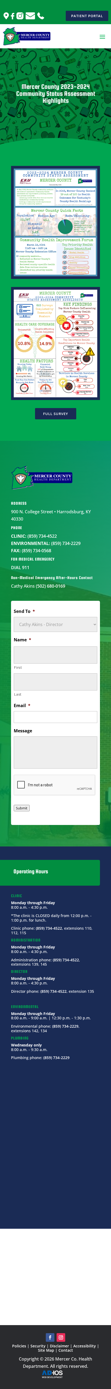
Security (38, 1345)
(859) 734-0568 (36, 551)
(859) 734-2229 (66, 543)
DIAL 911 (20, 567)
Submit (21, 808)
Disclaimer (59, 1345)
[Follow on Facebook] (50, 1337)
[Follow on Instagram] (61, 1337)
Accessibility (84, 1345)
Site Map (46, 1350)
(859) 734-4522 (42, 536)
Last (18, 694)
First (18, 667)
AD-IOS (55, 1374)
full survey (55, 413)
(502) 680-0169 (50, 586)
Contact (65, 1350)
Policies (19, 1345)
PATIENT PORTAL (87, 15)
